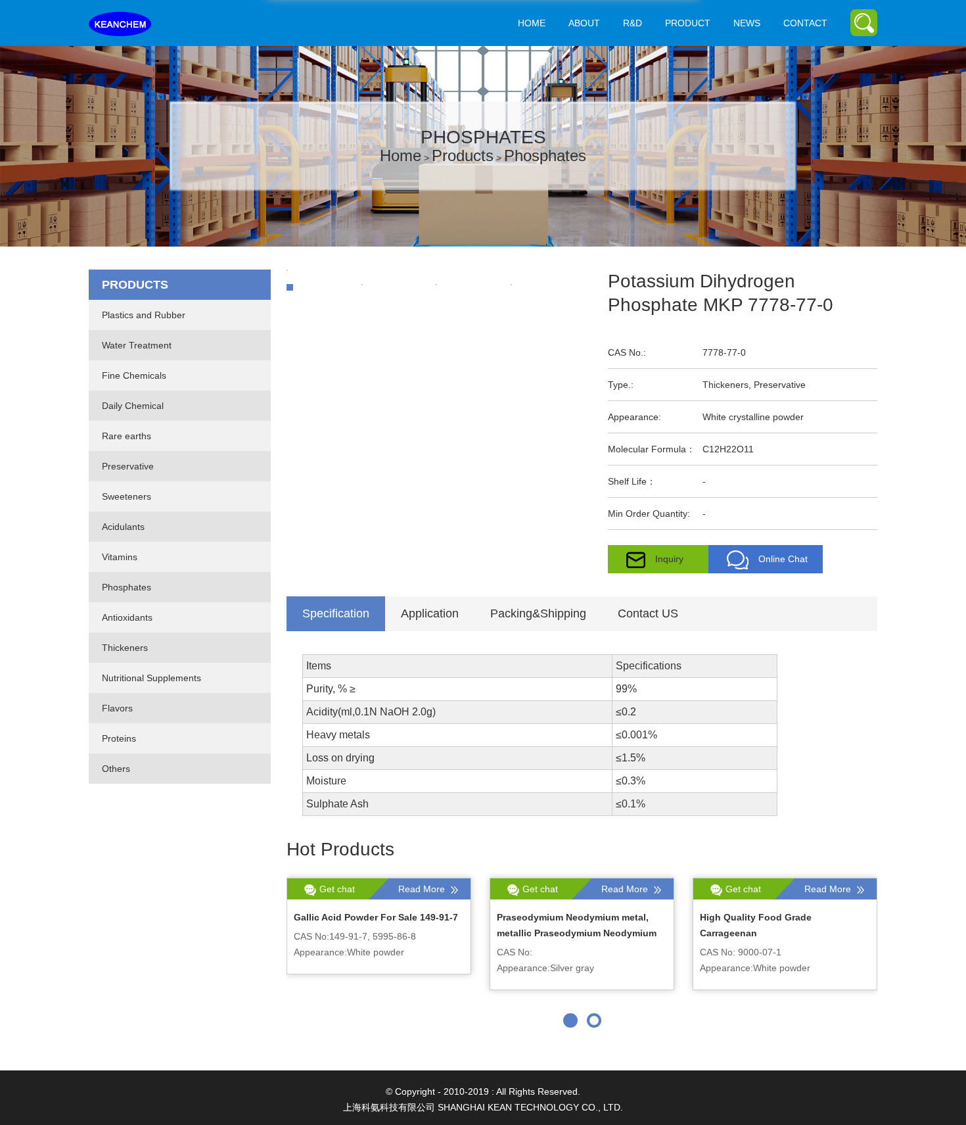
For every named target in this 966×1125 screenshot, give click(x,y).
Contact (805, 23)
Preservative (128, 466)
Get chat (337, 889)
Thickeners (125, 647)
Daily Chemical (133, 405)
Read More (423, 889)
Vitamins (119, 557)
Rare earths (126, 436)
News (746, 23)
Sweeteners (126, 496)
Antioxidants (127, 617)
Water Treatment (137, 345)
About (584, 23)
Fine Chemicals (134, 375)
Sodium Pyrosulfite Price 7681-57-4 (575, 917)
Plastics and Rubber (143, 315)
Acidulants (123, 526)
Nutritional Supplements (151, 678)
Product (687, 23)
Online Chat (783, 559)
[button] (570, 1020)
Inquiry (669, 559)
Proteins (119, 738)
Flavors (117, 708)
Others (116, 768)
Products (463, 155)
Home (531, 23)
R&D (632, 23)
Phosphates (545, 155)
